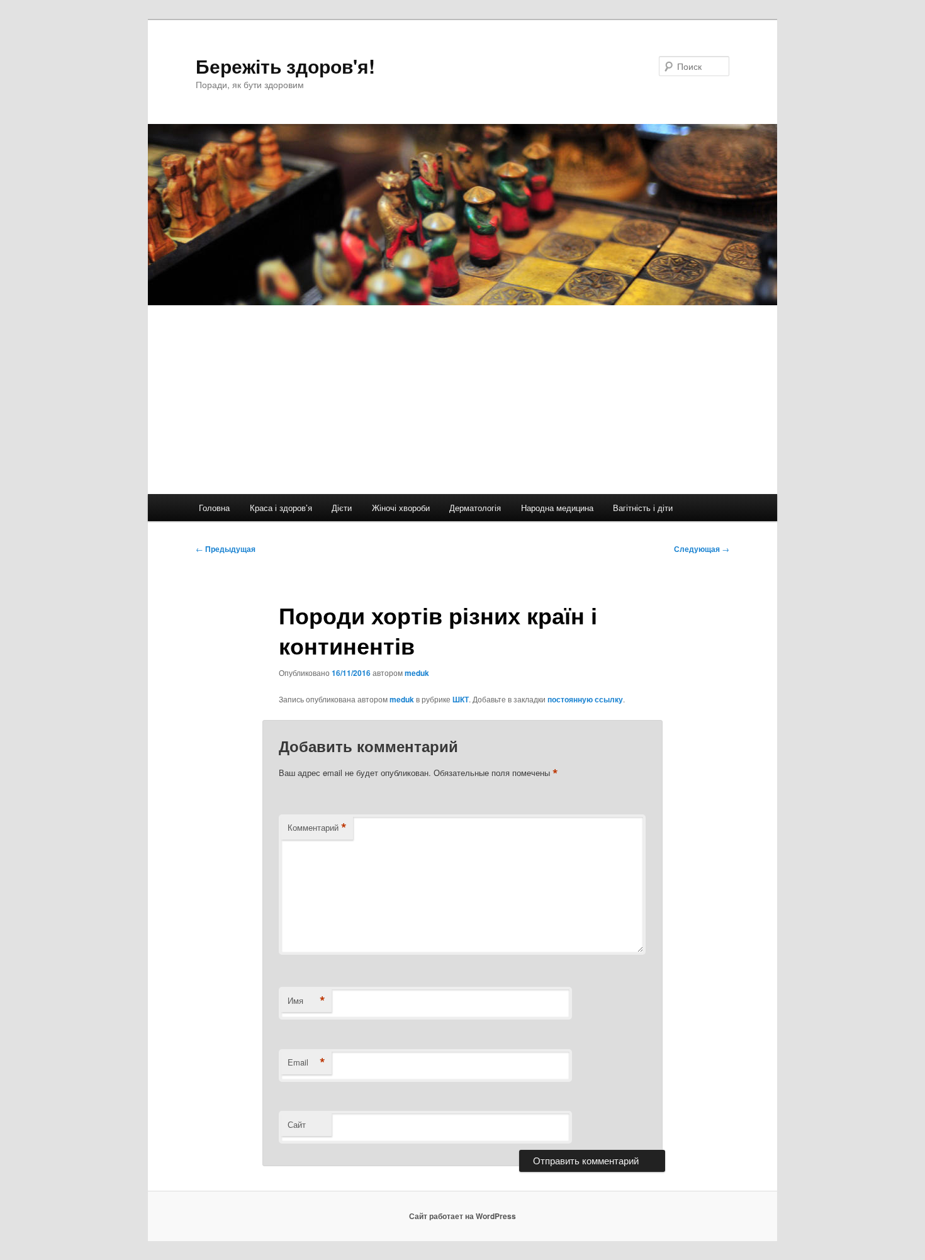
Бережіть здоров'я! (285, 65)
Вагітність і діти (643, 508)
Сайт (297, 1124)
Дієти (342, 508)
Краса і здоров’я (281, 508)
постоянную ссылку (585, 699)
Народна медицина (557, 508)
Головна (214, 508)
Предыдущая (225, 548)
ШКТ (460, 699)
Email (306, 1062)
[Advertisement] (462, 400)
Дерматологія (475, 508)
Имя (306, 1001)
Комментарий (317, 828)
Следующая (701, 548)
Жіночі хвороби (401, 508)
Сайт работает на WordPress (462, 1216)
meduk (417, 672)
